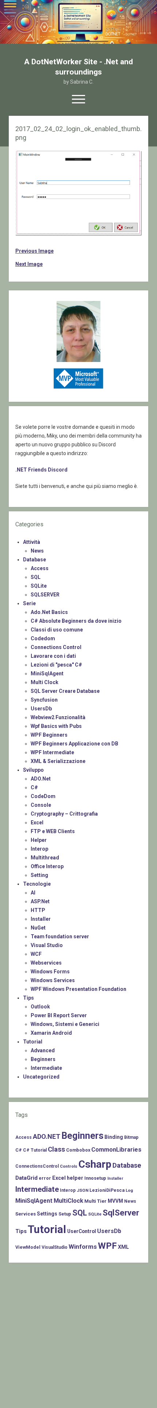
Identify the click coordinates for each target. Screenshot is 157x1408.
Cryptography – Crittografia (64, 814)
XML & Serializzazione (58, 761)
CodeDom (43, 796)
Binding (113, 1137)
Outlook (40, 1007)
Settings (47, 1214)
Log (129, 1190)
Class (56, 1149)
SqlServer (121, 1213)
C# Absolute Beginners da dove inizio (76, 621)
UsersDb (41, 708)
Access (40, 568)
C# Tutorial (35, 1150)
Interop (39, 849)
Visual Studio (47, 945)
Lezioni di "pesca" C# (56, 665)
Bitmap (131, 1137)
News (37, 551)
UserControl (81, 1231)
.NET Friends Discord (41, 470)
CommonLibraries (116, 1149)
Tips (28, 998)
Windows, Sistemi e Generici (65, 1024)
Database (34, 559)
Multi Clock (44, 682)
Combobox (78, 1150)
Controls (68, 1166)
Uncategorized (41, 1077)
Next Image (29, 264)
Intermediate (46, 1068)
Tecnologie (37, 884)
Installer (41, 919)
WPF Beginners (49, 735)
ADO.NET (46, 1136)
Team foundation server (60, 936)
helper (75, 1178)
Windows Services (53, 980)
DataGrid (26, 1178)
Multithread (45, 858)
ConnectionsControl (37, 1166)
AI (33, 893)
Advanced (43, 1050)
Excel (37, 822)
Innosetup (95, 1178)
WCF (36, 954)
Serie (29, 603)
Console (41, 805)
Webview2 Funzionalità (58, 717)
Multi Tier (95, 1201)
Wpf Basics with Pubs (56, 726)
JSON (82, 1190)
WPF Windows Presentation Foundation (78, 989)
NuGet (38, 928)
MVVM (115, 1201)
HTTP (38, 910)
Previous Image (34, 251)
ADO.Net (41, 779)
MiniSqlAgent (47, 673)
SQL (36, 577)
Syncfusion (44, 700)
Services (25, 1214)
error (45, 1178)
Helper (39, 840)
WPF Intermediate (52, 752)
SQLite (39, 586)
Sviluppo (33, 770)
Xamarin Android (51, 1033)
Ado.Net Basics (49, 612)
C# (34, 787)
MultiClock (68, 1200)
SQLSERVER (45, 595)
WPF (107, 1246)
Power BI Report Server (59, 1015)
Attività (31, 542)
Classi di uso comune (57, 630)
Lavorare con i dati (53, 656)
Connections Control (56, 647)
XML (123, 1247)
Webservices (46, 963)
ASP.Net (40, 901)
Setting (39, 875)
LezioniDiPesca (107, 1190)
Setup (64, 1214)
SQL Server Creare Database (65, 691)
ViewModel (28, 1247)
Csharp (94, 1164)
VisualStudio (55, 1247)
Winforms (83, 1246)
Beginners (43, 1059)
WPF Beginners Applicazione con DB (74, 744)
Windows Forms (50, 971)
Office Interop (47, 866)
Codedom (43, 638)
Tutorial (32, 1042)
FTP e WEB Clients (53, 831)
